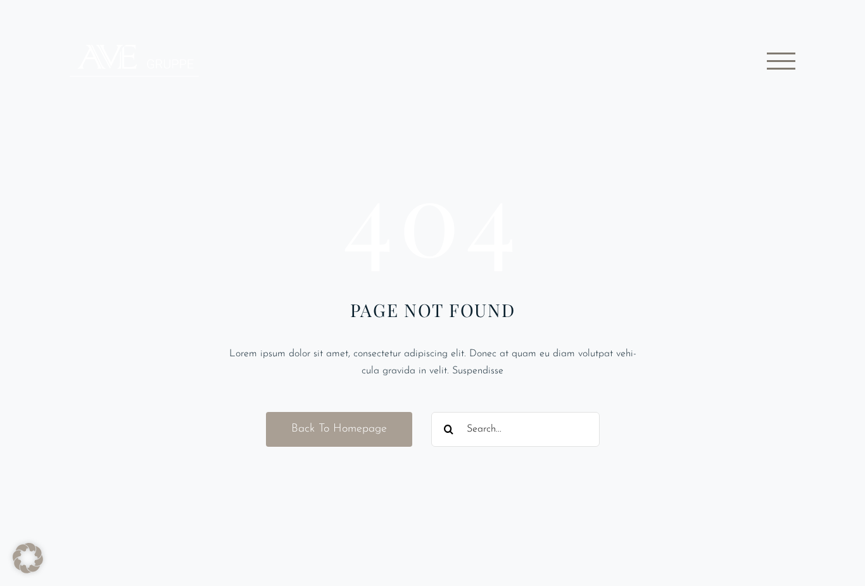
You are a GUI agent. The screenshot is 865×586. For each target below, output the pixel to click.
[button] (28, 558)
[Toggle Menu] (781, 61)
